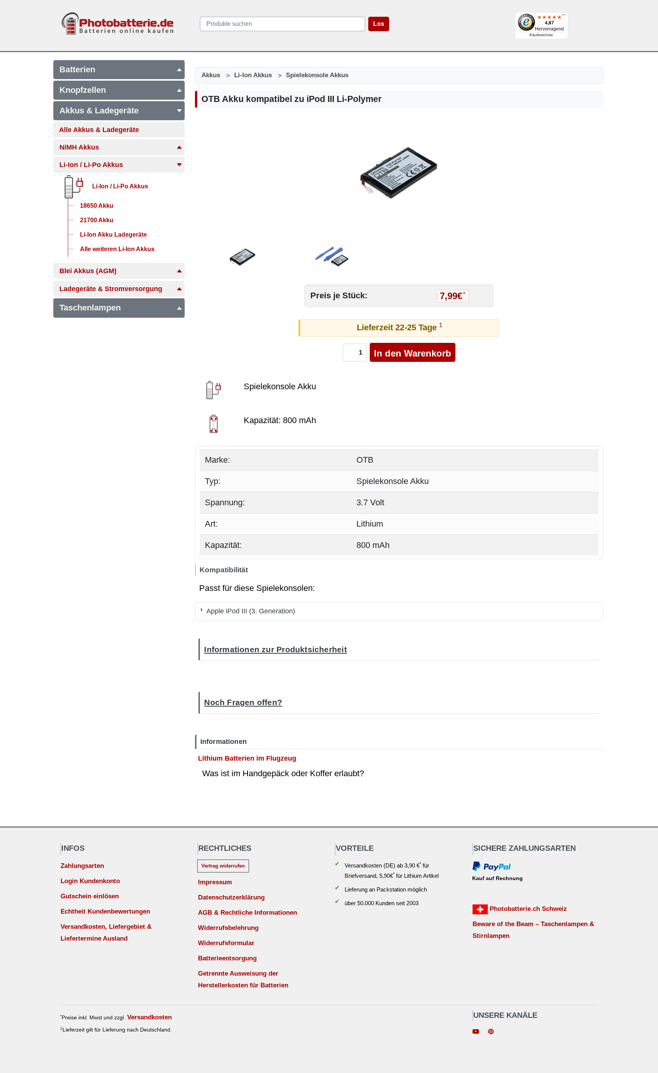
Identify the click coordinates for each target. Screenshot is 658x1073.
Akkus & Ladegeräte (99, 110)
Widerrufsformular (226, 943)
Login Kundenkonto (90, 881)
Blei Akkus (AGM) (88, 271)
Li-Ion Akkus (253, 75)
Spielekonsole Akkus (317, 75)
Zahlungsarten (82, 865)
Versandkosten (149, 1017)
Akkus (210, 75)
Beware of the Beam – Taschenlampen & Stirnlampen (533, 929)
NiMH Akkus (79, 147)
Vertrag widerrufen (223, 866)
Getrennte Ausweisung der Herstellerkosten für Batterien (243, 979)
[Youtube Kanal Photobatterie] (476, 1032)
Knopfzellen (82, 90)
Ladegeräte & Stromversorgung (110, 289)
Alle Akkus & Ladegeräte (99, 130)
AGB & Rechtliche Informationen (247, 912)
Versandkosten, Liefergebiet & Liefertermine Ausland (106, 932)
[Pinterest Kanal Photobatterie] (490, 1032)
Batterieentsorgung (227, 958)
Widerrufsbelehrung (228, 927)
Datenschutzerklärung (231, 897)
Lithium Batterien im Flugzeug (247, 758)
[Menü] (563, 16)
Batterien (77, 69)
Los (378, 24)
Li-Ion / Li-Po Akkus (91, 165)
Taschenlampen (90, 307)
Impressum (215, 882)
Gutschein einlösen (90, 896)
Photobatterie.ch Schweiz (527, 908)
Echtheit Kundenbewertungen (105, 911)
